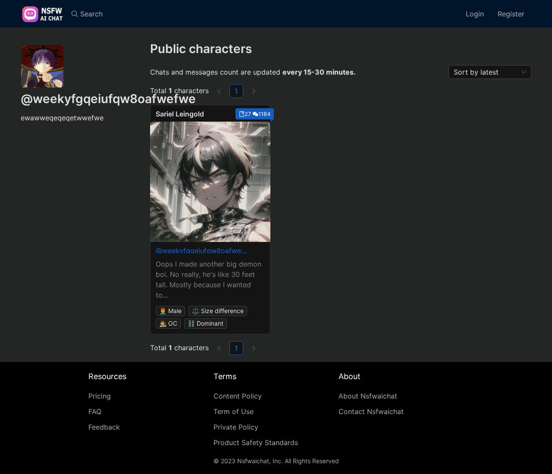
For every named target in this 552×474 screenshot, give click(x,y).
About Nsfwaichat (368, 396)
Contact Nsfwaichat (371, 411)
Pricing (99, 396)
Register (511, 13)
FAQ (94, 411)
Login (475, 13)
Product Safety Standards (255, 442)
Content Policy (237, 396)
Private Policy (235, 427)
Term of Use (233, 411)
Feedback (104, 427)
